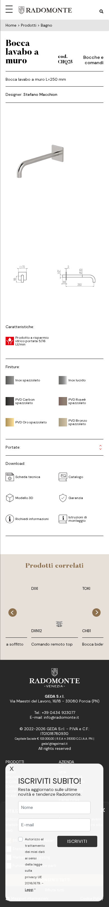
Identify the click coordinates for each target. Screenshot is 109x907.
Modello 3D (24, 498)
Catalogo (75, 477)
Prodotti (15, 761)
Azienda (66, 761)
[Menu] (10, 8)
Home (11, 25)
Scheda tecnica (27, 477)
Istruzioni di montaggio (77, 519)
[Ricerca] (101, 11)
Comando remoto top (52, 644)
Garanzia (75, 498)
